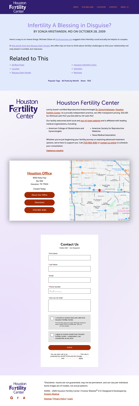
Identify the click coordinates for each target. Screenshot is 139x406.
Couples (15, 69)
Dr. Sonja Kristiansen (105, 109)
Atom (83, 81)
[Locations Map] (100, 191)
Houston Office (39, 173)
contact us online (108, 143)
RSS (89, 81)
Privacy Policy (59, 399)
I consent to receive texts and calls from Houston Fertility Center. (71, 322)
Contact (113, 7)
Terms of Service (71, 358)
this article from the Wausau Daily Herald (31, 46)
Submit (69, 347)
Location (101, 7)
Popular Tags (54, 81)
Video (75, 7)
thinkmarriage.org (63, 39)
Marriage (78, 73)
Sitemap (48, 399)
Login (70, 399)
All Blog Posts (18, 65)
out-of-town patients (90, 121)
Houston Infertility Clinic (85, 65)
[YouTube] (24, 398)
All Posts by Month (70, 81)
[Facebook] (18, 398)
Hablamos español (54, 150)
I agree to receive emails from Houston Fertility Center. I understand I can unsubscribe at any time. (69, 336)
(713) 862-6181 (90, 143)
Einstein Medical (51, 394)
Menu (123, 7)
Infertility (78, 69)
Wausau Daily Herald (21, 73)
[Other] (11, 398)
